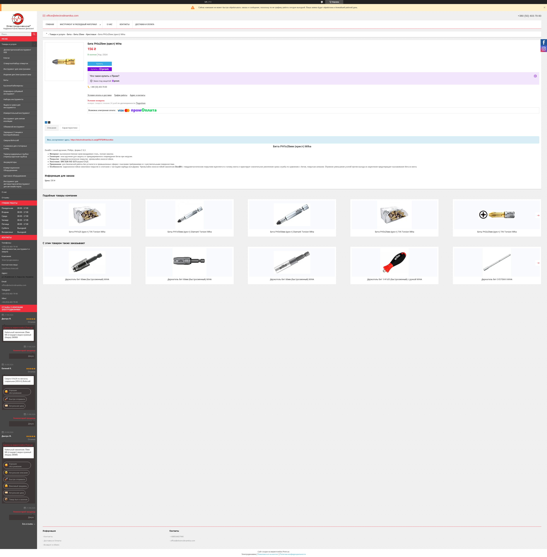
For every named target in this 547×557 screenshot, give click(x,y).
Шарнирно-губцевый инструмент (13, 92)
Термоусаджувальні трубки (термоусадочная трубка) (16, 155)
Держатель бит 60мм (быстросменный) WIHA (87, 279)
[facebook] (46, 123)
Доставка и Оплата (144, 24)
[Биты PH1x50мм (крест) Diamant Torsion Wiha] (189, 215)
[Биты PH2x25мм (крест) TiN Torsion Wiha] (497, 215)
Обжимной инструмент (14, 126)
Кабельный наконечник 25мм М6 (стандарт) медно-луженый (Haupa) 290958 (18, 334)
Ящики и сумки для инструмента (12, 106)
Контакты (124, 24)
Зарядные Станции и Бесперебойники (13, 133)
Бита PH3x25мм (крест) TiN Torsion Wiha (394, 231)
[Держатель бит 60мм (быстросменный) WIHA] (87, 262)
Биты (6, 80)
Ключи (7, 58)
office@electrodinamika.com (14, 285)
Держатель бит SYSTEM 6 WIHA (496, 279)
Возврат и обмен (51, 544)
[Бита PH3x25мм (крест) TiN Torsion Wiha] (394, 215)
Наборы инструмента (13, 99)
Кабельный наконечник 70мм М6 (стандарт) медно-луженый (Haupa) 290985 (18, 452)
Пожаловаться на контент (267, 554)
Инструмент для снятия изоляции (14, 119)
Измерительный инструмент (17, 113)
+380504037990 (177, 536)
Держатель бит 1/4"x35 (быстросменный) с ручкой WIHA (394, 279)
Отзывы (5, 197)
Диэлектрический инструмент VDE (17, 51)
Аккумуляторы (10, 162)
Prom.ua (286, 552)
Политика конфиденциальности (293, 554)
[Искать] (34, 34)
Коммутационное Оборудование (12, 169)
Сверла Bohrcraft (11, 140)
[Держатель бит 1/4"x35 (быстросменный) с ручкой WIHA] (394, 262)
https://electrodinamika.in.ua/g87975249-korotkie (92, 140)
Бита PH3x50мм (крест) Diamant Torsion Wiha (292, 231)
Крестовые (91, 34)
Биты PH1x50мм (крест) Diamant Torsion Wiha (190, 231)
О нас (4, 192)
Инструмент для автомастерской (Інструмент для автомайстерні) (17, 184)
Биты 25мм (79, 34)
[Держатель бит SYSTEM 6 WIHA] (497, 262)
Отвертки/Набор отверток (16, 63)
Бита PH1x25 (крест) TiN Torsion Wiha (87, 231)
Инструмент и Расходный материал (78, 24)
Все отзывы (27, 523)
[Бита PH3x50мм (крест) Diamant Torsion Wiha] (292, 215)
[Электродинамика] (18, 20)
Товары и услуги (9, 44)
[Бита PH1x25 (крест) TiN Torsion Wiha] (87, 215)
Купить (99, 63)
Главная (50, 24)
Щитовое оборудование (15, 176)
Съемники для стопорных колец (15, 147)
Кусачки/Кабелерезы (13, 85)
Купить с (95, 69)
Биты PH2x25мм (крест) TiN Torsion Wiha (497, 231)
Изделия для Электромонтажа (17, 74)
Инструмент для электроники (17, 69)
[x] (49, 123)
